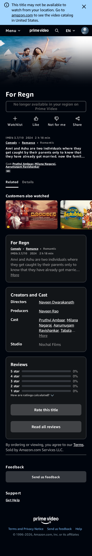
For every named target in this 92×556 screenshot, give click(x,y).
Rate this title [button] (46, 409)
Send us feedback (59, 529)
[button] (32, 395)
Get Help (13, 500)
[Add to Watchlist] (15, 118)
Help (78, 529)
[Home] (39, 30)
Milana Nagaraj (45, 164)
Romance (28, 142)
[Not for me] (56, 118)
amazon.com (22, 15)
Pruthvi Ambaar (23, 164)
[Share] (77, 118)
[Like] (36, 118)
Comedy (11, 142)
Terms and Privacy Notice (25, 529)
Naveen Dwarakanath (56, 302)
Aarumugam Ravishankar (22, 166)
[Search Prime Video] (57, 30)
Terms (78, 444)
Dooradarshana (32, 214)
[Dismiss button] (84, 6)
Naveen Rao (49, 311)
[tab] (12, 182)
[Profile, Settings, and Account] (85, 30)
